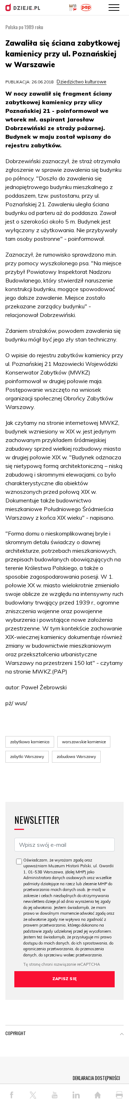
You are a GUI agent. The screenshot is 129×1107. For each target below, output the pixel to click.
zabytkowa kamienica (29, 741)
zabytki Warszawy (27, 756)
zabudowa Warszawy (76, 756)
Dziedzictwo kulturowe (81, 81)
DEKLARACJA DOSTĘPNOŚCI (96, 1077)
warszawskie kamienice (84, 741)
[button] (122, 1035)
